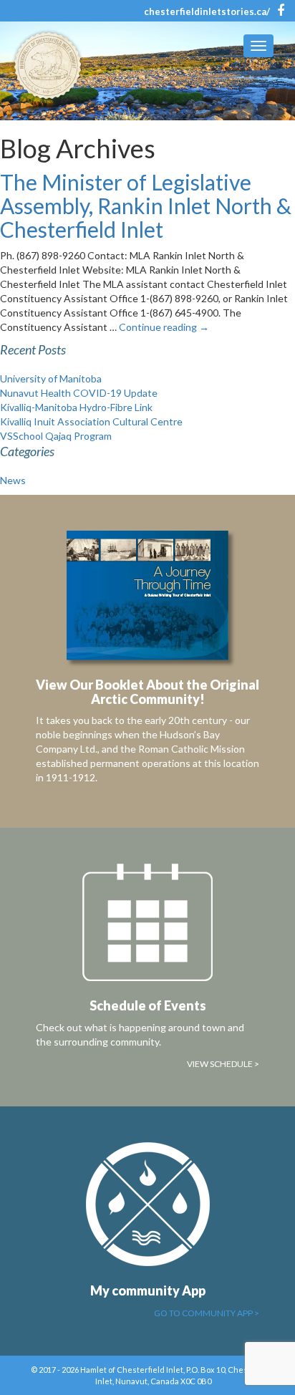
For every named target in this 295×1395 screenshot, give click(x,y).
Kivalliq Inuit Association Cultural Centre (91, 421)
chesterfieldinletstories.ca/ (207, 11)
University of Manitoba (51, 378)
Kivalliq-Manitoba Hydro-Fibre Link (76, 407)
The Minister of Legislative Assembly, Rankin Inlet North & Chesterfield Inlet (145, 205)
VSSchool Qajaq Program (56, 436)
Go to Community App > (206, 1313)
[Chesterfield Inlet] (52, 65)
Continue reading (164, 327)
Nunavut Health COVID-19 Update (79, 393)
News (13, 480)
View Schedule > (223, 1063)
